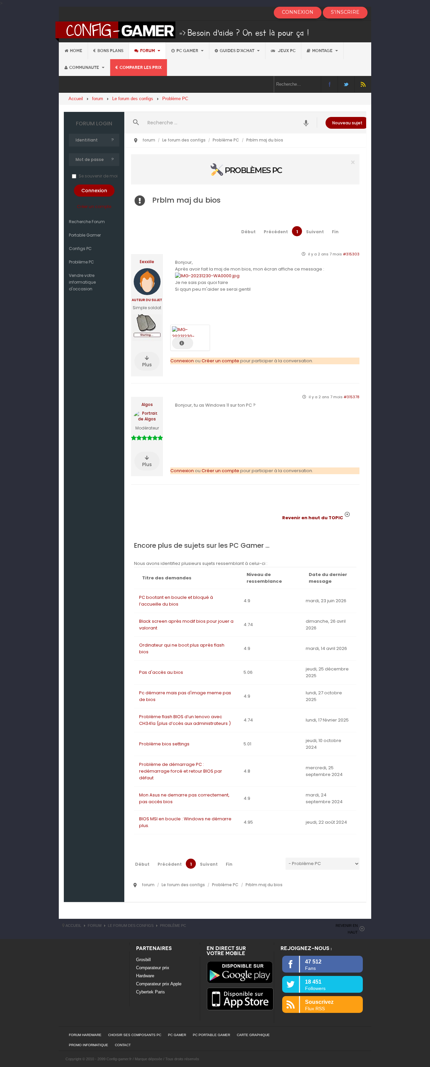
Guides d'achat (237, 50)
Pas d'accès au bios (161, 672)
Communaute (84, 67)
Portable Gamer (85, 235)
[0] (245, 169)
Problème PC (81, 262)
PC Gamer (187, 50)
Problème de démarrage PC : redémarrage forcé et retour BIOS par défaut (180, 771)
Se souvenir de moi (98, 176)
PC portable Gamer (211, 1035)
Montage (323, 50)
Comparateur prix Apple (158, 983)
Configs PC (80, 248)
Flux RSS (363, 84)
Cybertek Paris (150, 991)
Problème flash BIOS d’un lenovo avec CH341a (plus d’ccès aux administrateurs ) (185, 720)
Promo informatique (88, 1045)
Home (76, 50)
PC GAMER (177, 1035)
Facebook (329, 84)
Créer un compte (94, 206)
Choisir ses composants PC (134, 1035)
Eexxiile (147, 261)
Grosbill (143, 959)
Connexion (182, 361)
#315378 (351, 397)
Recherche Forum (87, 221)
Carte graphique (253, 1035)
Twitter (346, 84)
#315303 (351, 254)
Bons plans (110, 50)
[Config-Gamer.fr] (182, 31)
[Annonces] (306, 122)
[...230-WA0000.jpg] (207, 276)
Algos (147, 404)
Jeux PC (286, 50)
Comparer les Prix (141, 67)
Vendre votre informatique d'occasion (82, 282)
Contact (123, 1045)
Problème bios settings (164, 744)
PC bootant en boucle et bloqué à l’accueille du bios (176, 600)
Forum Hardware (85, 1035)
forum (148, 50)
